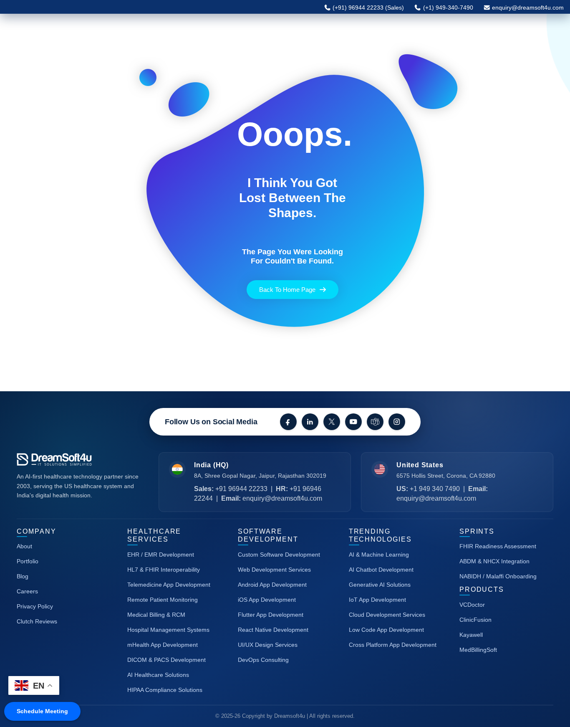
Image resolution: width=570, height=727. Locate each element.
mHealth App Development (162, 644)
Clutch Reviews (37, 621)
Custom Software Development (279, 554)
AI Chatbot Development (381, 569)
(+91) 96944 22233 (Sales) (367, 7)
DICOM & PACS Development (166, 659)
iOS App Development (267, 599)
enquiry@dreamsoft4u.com (528, 7)
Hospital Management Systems (168, 629)
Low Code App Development (386, 629)
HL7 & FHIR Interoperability (163, 569)
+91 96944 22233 (241, 488)
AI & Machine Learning (379, 554)
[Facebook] (288, 421)
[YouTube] (353, 421)
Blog (22, 576)
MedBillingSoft (478, 649)
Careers (27, 591)
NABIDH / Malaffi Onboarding (498, 576)
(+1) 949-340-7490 (447, 7)
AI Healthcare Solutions (158, 674)
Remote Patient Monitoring (162, 599)
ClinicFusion (475, 619)
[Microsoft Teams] (375, 421)
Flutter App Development (270, 614)
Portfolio (27, 561)
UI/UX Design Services (268, 644)
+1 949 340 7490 (435, 488)
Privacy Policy (35, 606)
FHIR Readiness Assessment (497, 546)
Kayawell (471, 634)
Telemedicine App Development (168, 584)
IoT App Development (377, 599)
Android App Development (272, 584)
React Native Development (273, 629)
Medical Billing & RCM (156, 614)
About (24, 546)
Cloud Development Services (387, 614)
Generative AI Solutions (380, 584)
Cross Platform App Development (392, 644)
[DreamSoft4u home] (79, 459)
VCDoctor (472, 604)
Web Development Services (274, 569)
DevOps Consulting (263, 659)
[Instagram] (396, 421)
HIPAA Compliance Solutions (164, 689)
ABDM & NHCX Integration (494, 561)
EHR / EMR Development (160, 554)
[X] (331, 421)
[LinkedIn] (310, 421)
